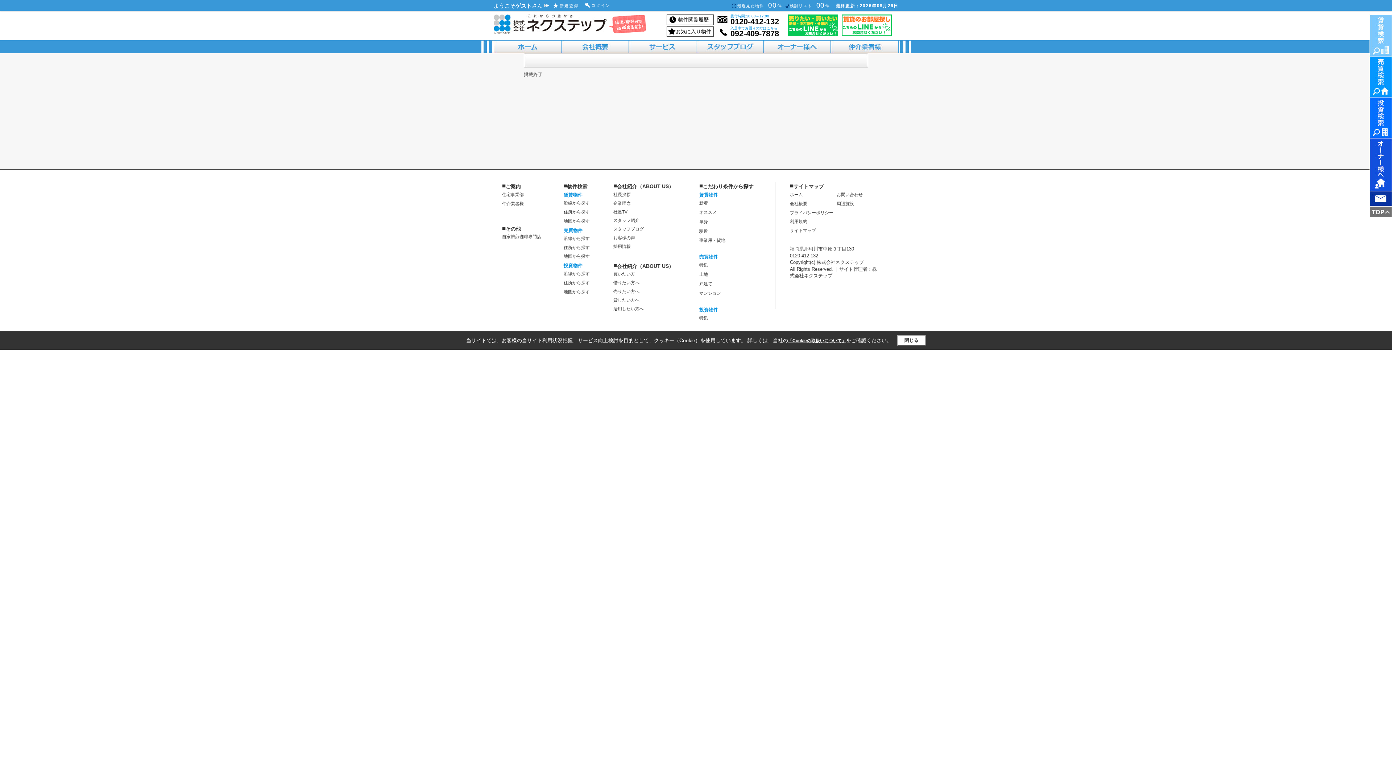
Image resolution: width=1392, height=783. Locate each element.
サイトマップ (803, 230)
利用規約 (798, 221)
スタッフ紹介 (626, 220)
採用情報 (622, 246)
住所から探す (577, 212)
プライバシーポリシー (811, 212)
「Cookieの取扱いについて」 (817, 340)
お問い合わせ (850, 194)
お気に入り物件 (693, 31)
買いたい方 (624, 274)
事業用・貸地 (712, 240)
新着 (703, 203)
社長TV (620, 212)
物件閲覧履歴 (693, 19)
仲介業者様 (513, 203)
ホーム (796, 194)
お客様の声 (624, 237)
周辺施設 (845, 203)
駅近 (703, 231)
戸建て (705, 283)
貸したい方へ (626, 300)
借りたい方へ (626, 282)
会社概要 (798, 203)
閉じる (911, 340)
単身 (703, 221)
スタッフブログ (628, 229)
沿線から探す (577, 203)
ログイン (601, 5)
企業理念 (622, 203)
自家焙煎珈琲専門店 (521, 236)
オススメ (708, 212)
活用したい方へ (628, 308)
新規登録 (569, 6)
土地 (703, 274)
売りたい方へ (626, 291)
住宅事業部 (513, 194)
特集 (703, 265)
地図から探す (577, 221)
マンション (710, 293)
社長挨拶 (622, 194)
